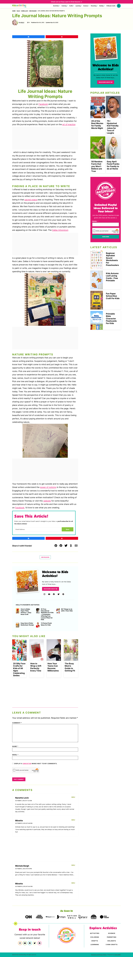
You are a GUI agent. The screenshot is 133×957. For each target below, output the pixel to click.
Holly (22, 22)
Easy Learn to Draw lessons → (71, 2)
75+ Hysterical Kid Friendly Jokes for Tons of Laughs (113, 127)
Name (15, 746)
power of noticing (48, 487)
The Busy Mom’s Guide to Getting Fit (70, 667)
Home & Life (24, 11)
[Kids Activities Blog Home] (19, 6)
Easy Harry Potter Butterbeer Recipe (27, 624)
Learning (78, 6)
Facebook (43, 104)
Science (85, 6)
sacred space (31, 199)
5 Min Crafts (112, 944)
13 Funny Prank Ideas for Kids (46, 624)
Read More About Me (50, 589)
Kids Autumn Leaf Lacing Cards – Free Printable (112, 277)
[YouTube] (49, 594)
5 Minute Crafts (110, 6)
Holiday (101, 6)
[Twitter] (59, 594)
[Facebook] (54, 594)
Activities (56, 6)
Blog (18, 11)
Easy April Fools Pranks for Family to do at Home (113, 165)
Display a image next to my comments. (35, 763)
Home (13, 11)
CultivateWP (117, 954)
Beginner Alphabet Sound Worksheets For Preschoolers (112, 259)
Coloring (64, 6)
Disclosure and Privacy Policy (98, 954)
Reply (73, 797)
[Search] (119, 6)
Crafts (71, 6)
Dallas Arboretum (60, 230)
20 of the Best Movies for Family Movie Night (97, 124)
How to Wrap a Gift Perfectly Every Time (35, 667)
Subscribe (105, 236)
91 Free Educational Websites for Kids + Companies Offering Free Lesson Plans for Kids (47, 614)
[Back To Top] (16, 924)
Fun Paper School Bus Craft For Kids (112, 296)
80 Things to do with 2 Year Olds (67, 610)
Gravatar (27, 763)
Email (15, 755)
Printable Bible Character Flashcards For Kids (111, 319)
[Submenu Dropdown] (59, 6)
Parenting (93, 6)
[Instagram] (44, 594)
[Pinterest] (63, 594)
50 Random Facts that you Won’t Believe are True (96, 166)
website (47, 501)
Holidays (111, 941)
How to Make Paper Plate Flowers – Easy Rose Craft (26, 611)
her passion (32, 11)
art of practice (68, 124)
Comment (17, 723)
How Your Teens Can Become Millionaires (53, 667)
